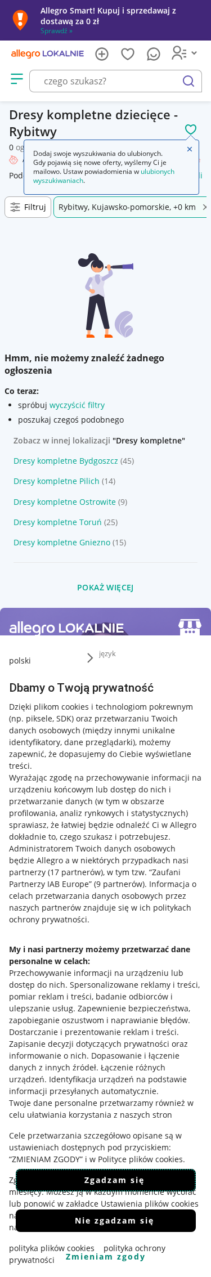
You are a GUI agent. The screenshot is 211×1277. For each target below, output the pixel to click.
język (107, 653)
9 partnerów (119, 884)
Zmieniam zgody (106, 1256)
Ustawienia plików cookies (150, 1203)
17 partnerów (75, 872)
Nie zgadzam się (114, 1220)
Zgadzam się (114, 1180)
